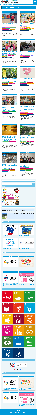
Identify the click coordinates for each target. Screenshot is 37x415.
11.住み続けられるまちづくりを (30, 28)
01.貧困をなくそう (8, 28)
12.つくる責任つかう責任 (23, 29)
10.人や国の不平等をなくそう (23, 28)
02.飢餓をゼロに (11, 82)
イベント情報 (21, 56)
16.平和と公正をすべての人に (23, 84)
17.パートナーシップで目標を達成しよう (24, 30)
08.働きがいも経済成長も (5, 83)
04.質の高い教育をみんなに (30, 82)
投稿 (3, 4)
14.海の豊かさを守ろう (5, 171)
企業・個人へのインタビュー (6, 82)
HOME (2, 4)
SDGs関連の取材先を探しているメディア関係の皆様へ (18, 412)
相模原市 (18, 410)
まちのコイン (4, 28)
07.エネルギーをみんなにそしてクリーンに (24, 27)
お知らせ (4, 27)
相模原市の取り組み (7, 27)
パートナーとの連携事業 (12, 27)
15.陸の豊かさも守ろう (28, 29)
